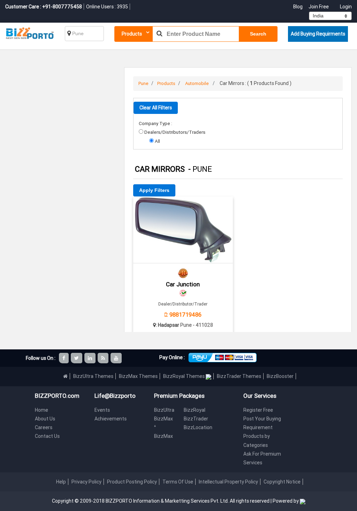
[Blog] (103, 358)
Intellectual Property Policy (228, 482)
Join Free (319, 6)
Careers (43, 427)
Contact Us (47, 436)
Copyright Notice (282, 482)
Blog (298, 6)
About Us (45, 419)
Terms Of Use (177, 482)
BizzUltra (164, 410)
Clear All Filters (155, 107)
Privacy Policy (86, 482)
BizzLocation (198, 427)
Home (41, 410)
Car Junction (183, 284)
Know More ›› (183, 245)
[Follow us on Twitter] (77, 358)
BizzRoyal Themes (184, 376)
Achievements (110, 419)
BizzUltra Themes (93, 376)
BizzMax (163, 436)
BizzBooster (280, 376)
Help (61, 482)
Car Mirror (183, 206)
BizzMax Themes (138, 376)
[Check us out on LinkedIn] (90, 358)
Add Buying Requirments (318, 34)
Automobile (197, 83)
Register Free (258, 410)
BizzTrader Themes (239, 376)
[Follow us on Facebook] (64, 358)
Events (102, 410)
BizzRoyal (194, 410)
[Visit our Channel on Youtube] (117, 358)
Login (346, 6)
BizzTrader (196, 419)
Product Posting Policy (132, 482)
